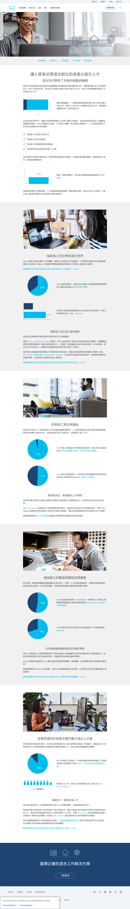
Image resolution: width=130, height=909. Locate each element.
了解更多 (65, 875)
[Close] (57, 899)
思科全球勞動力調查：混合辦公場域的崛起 (78, 451)
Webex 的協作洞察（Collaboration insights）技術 (47, 355)
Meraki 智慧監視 (43, 516)
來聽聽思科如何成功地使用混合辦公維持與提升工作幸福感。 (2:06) (50, 269)
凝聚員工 (53, 61)
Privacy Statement (9, 905)
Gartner (79, 313)
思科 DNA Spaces (30, 508)
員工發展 (76, 61)
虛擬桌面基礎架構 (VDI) (70, 821)
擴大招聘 (88, 61)
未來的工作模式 (87, 477)
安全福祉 (65, 61)
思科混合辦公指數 (79, 287)
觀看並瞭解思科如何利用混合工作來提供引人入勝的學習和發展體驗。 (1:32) (54, 677)
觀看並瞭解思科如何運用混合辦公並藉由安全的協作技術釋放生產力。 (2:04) (54, 363)
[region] (30, 903)
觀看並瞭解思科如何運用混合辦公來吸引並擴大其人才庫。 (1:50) (49, 828)
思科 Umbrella (58, 816)
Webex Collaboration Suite (38, 341)
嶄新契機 (42, 61)
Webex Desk (82, 813)
